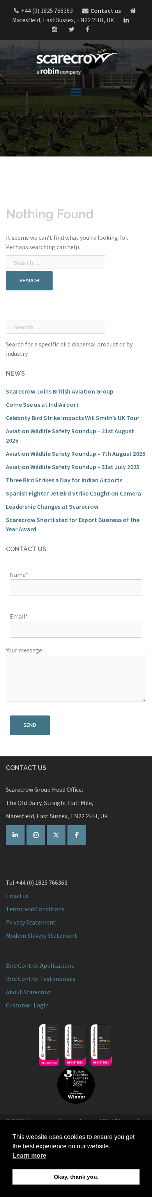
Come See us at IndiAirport (42, 404)
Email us (17, 896)
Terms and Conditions (35, 909)
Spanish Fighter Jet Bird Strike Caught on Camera (73, 493)
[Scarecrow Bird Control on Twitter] (56, 835)
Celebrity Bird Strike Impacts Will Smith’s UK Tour (73, 418)
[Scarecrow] (76, 61)
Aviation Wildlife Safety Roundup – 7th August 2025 (75, 453)
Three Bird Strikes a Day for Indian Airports (64, 480)
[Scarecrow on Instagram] (36, 835)
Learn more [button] (29, 1155)
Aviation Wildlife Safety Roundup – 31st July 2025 (73, 467)
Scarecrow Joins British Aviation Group (59, 391)
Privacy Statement (31, 922)
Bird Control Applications (40, 965)
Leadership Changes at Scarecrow (52, 506)
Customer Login (27, 1005)
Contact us (105, 10)
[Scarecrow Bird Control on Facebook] (76, 835)
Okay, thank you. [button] (76, 1177)
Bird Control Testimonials (41, 979)
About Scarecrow (28, 992)
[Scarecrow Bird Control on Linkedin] (15, 835)
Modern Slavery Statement (41, 935)
